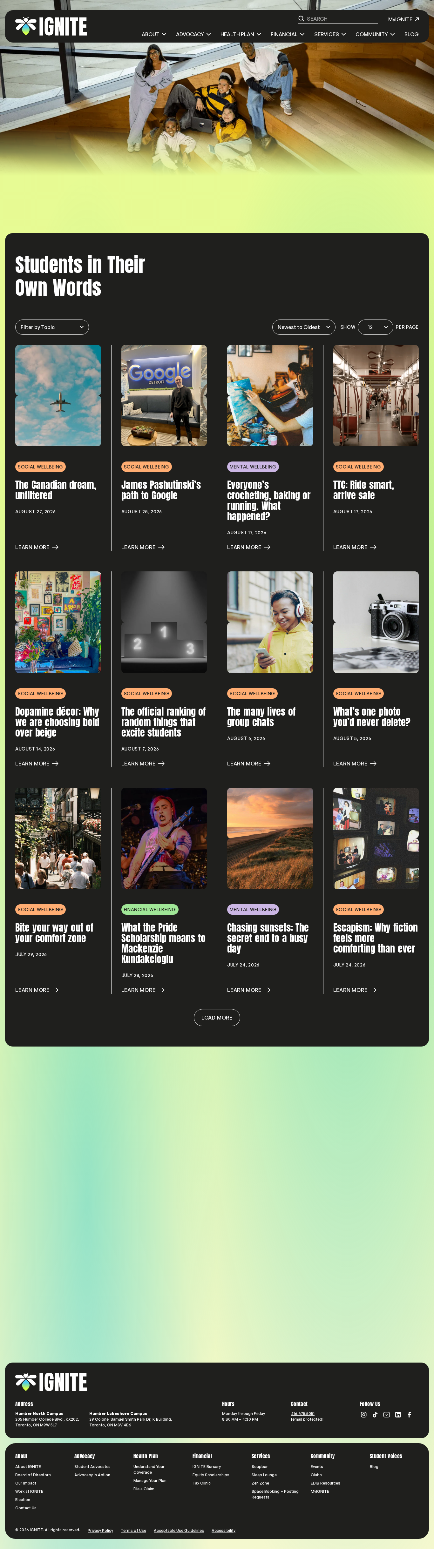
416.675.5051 (303, 1413)
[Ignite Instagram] (364, 1414)
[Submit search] (301, 19)
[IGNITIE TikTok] (375, 1414)
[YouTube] (386, 1414)
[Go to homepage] (51, 1382)
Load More (217, 1017)
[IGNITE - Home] (51, 26)
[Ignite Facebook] (409, 1414)
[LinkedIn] (398, 1414)
